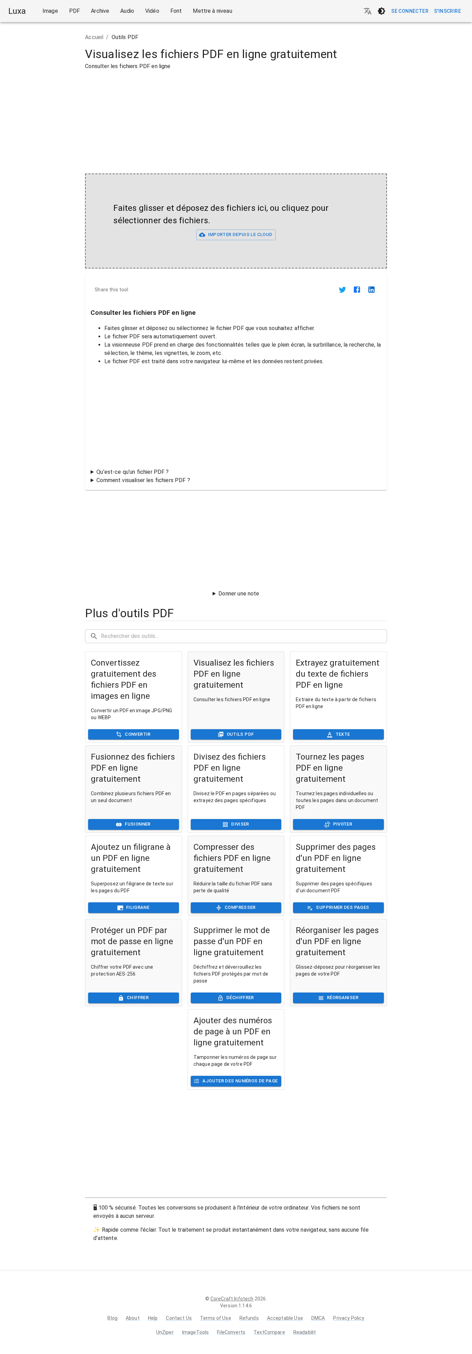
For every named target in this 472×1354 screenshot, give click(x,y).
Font (176, 11)
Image (50, 11)
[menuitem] (50, 11)
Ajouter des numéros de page (239, 1080)
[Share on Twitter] (342, 289)
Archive (100, 11)
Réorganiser (342, 997)
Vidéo (152, 11)
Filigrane (137, 907)
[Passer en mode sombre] (381, 11)
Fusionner (137, 824)
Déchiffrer (240, 997)
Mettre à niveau (212, 11)
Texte (343, 734)
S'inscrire (447, 11)
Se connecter (409, 11)
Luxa (17, 11)
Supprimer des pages (342, 907)
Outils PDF (240, 734)
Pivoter (342, 824)
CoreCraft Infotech (232, 1298)
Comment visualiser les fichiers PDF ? (143, 480)
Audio (127, 11)
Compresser (240, 907)
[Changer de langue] (368, 11)
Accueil (94, 37)
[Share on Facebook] (357, 289)
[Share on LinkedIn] (371, 289)
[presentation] (236, 221)
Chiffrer (138, 997)
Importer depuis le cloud (240, 234)
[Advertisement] (44, 131)
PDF (74, 11)
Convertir (137, 734)
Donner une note (238, 593)
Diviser (240, 824)
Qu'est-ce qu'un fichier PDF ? (132, 472)
